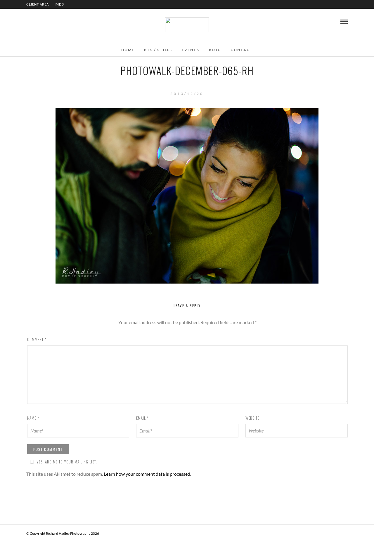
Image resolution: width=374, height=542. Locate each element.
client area (37, 4)
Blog (215, 50)
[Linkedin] (36, 21)
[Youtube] (28, 21)
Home (127, 50)
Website (252, 418)
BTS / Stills (158, 50)
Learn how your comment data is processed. (147, 474)
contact (242, 50)
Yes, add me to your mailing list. (67, 462)
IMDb (59, 4)
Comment (36, 339)
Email (142, 418)
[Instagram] (44, 21)
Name (33, 418)
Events (190, 50)
